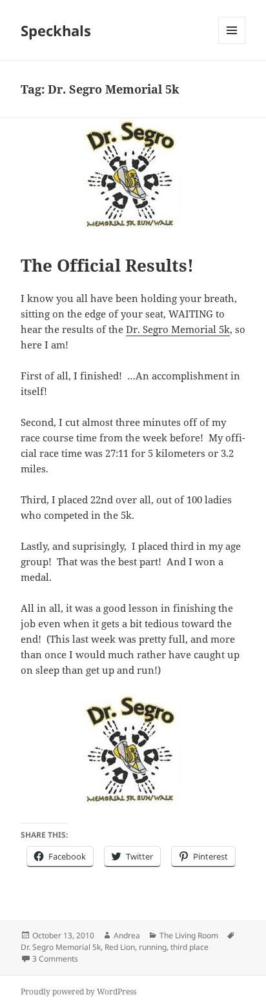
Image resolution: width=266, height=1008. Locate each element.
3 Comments (55, 958)
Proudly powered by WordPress (78, 991)
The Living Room (188, 935)
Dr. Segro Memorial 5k (178, 329)
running (153, 947)
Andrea (127, 935)
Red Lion (120, 947)
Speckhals (56, 30)
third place (189, 947)
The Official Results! (107, 265)
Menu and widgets (232, 43)
